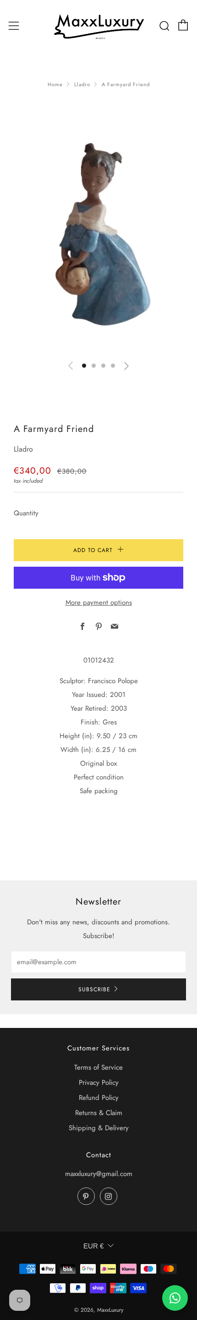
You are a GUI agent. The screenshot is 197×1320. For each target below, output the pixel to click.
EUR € (93, 1246)
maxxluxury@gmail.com (98, 1174)
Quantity (26, 513)
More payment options (99, 602)
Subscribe (94, 989)
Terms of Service (98, 1067)
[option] (98, 240)
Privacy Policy (99, 1082)
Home (55, 84)
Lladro (82, 84)
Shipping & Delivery (99, 1128)
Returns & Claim (98, 1113)
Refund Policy (99, 1098)
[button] (84, 366)
